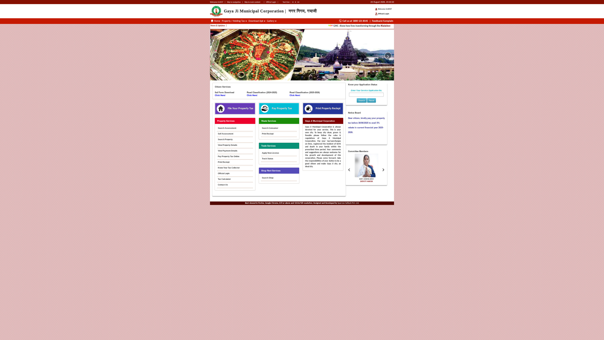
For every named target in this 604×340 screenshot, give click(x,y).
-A (293, 2)
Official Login (271, 2)
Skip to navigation (234, 2)
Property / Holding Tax (233, 21)
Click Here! (220, 95)
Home (216, 21)
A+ (298, 2)
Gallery (271, 21)
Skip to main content (252, 2)
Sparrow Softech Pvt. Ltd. (348, 203)
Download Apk (256, 21)
